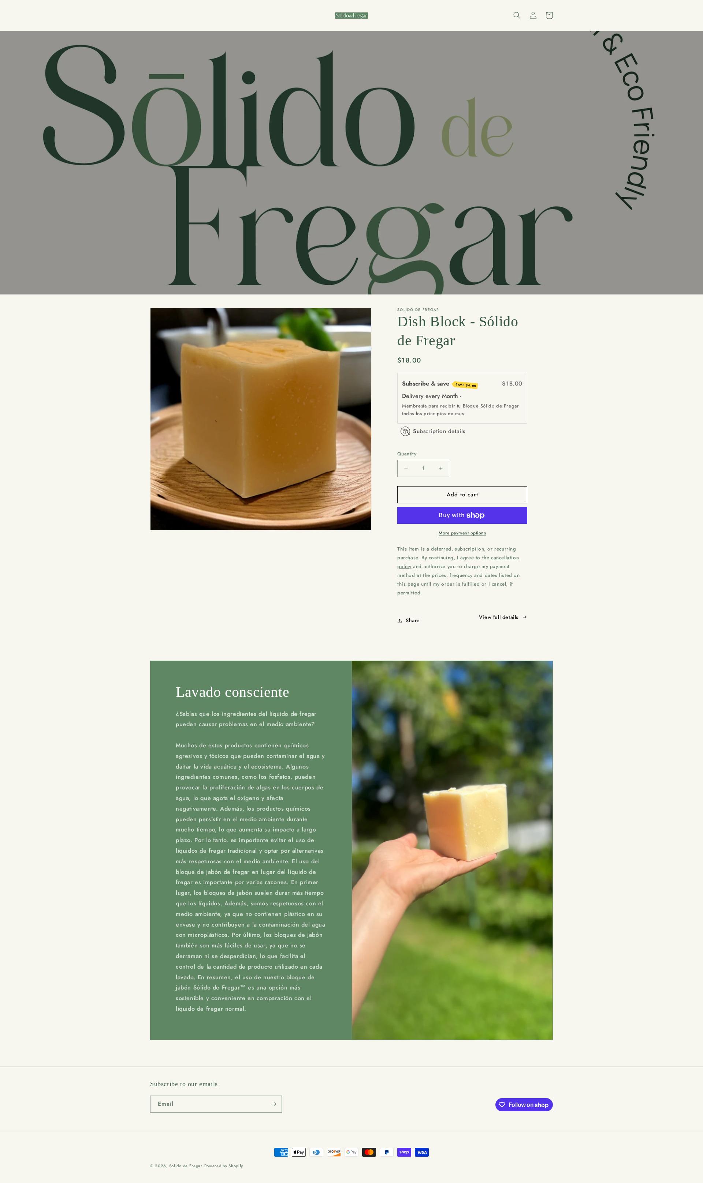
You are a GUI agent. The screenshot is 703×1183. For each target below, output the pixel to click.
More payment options (462, 533)
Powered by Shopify (223, 1166)
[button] (517, 15)
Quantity (406, 453)
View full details (498, 617)
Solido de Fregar (185, 1166)
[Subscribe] (273, 1104)
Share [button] (413, 620)
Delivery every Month (431, 396)
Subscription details (439, 431)
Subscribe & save (439, 383)
